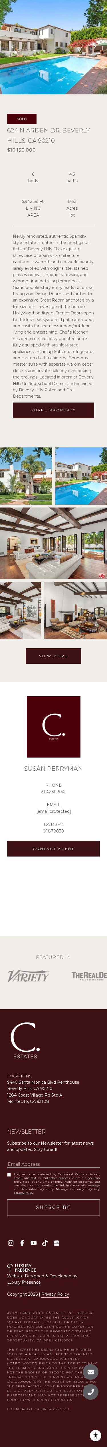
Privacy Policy (23, 1193)
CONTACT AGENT (53, 849)
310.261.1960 (53, 791)
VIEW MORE (53, 656)
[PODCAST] (56, 1243)
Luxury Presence (24, 1282)
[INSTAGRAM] (10, 1243)
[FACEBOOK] (22, 1243)
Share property (53, 410)
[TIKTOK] (45, 1243)
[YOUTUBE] (33, 1243)
